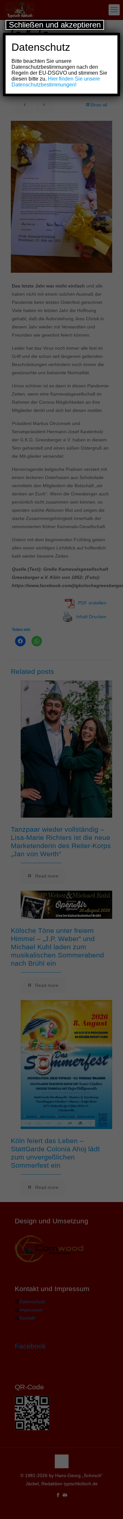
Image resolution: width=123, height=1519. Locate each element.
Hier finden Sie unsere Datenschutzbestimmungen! (55, 81)
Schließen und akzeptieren (55, 24)
